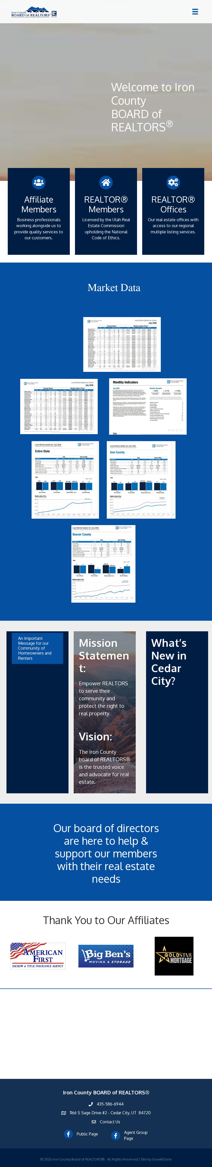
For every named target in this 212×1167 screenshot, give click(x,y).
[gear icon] (173, 183)
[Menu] (195, 11)
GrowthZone (162, 1159)
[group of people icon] (39, 183)
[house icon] (106, 183)
